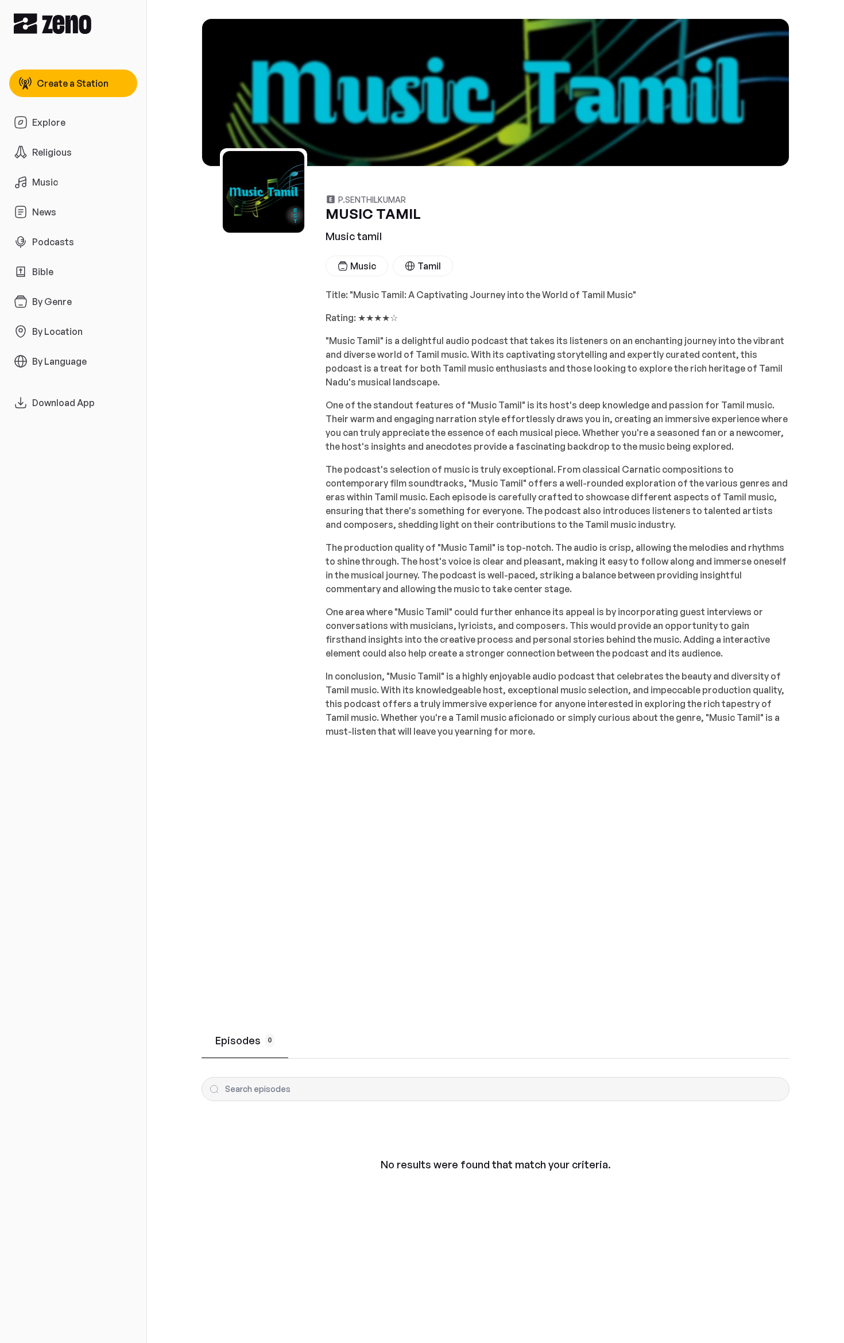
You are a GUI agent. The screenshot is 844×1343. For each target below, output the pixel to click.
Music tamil (354, 236)
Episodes (243, 1040)
